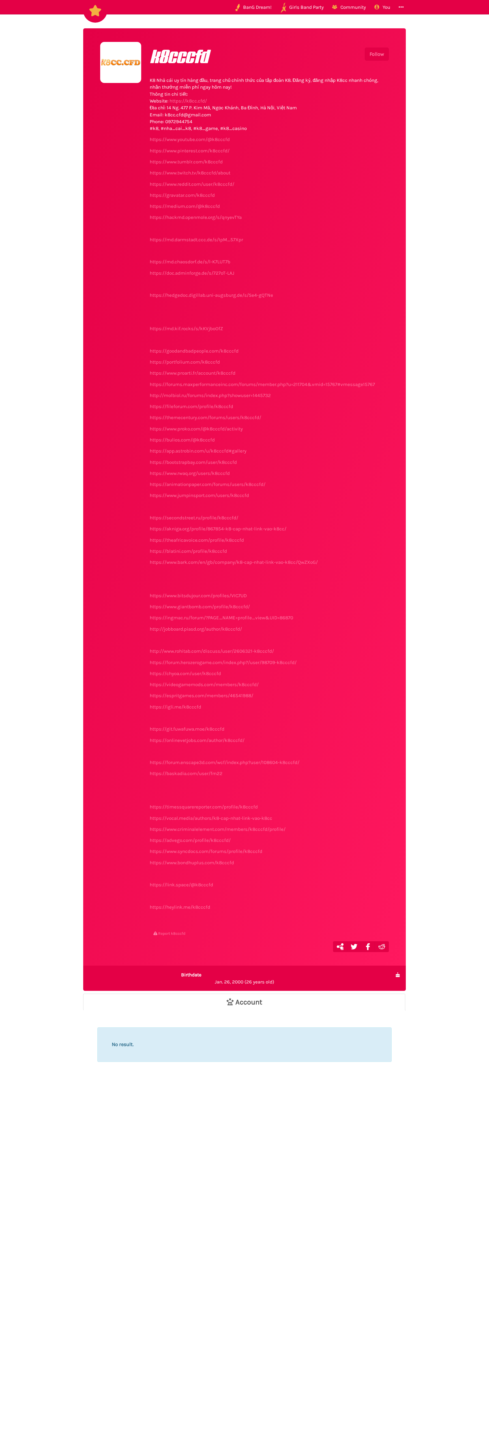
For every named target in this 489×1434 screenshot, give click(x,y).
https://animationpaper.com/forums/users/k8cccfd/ (207, 484)
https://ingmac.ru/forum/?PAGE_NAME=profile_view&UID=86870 (221, 617)
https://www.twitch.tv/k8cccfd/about (190, 173)
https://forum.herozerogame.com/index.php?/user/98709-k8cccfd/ (223, 662)
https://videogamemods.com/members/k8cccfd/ (204, 684)
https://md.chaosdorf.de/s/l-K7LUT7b (190, 261)
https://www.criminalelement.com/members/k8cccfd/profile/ (218, 829)
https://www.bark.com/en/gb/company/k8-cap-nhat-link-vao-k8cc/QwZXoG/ (234, 562)
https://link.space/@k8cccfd (181, 884)
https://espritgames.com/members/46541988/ (201, 695)
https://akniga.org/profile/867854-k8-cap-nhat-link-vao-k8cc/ (218, 529)
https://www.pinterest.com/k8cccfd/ (190, 150)
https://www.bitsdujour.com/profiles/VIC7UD (198, 595)
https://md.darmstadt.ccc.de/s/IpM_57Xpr (196, 239)
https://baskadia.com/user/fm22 (186, 773)
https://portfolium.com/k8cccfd (185, 362)
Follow (377, 54)
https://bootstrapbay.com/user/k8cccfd (193, 462)
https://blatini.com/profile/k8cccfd (188, 551)
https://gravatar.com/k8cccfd (182, 195)
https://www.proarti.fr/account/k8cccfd (192, 373)
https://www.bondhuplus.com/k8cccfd (192, 862)
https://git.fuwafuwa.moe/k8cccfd (187, 729)
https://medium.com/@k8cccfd (185, 206)
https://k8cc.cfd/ (188, 101)
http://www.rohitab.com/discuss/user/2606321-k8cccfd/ (212, 651)
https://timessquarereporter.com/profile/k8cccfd (204, 807)
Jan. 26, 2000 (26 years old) (227, 978)
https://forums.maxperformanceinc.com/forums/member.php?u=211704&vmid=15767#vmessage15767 (262, 384)
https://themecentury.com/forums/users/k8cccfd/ (205, 417)
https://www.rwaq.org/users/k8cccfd (190, 473)
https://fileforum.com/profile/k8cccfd (191, 406)
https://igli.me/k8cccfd (175, 707)
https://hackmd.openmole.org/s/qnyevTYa (196, 217)
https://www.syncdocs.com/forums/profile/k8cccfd (206, 851)
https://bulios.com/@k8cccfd (182, 440)
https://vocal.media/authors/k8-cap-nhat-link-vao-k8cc (211, 818)
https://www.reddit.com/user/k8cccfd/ (192, 184)
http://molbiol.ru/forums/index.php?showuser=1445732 (210, 395)
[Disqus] (244, 1173)
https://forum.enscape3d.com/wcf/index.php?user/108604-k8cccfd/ (224, 762)
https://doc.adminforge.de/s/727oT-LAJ (192, 273)
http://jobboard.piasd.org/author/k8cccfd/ (196, 629)
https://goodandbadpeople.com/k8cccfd (194, 351)
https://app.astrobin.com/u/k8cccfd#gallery (198, 451)
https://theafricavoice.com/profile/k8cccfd (197, 540)
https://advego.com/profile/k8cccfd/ (190, 840)
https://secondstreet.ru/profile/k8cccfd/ (194, 517)
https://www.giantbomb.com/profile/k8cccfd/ (200, 606)
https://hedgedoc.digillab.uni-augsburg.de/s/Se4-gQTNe (211, 295)
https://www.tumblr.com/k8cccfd (186, 162)
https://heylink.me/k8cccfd (180, 907)
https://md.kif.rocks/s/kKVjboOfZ (186, 328)
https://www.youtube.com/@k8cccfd (190, 139)
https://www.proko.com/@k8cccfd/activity (196, 429)
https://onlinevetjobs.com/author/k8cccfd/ (197, 740)
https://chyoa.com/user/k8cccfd (185, 673)
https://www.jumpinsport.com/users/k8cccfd (199, 495)
